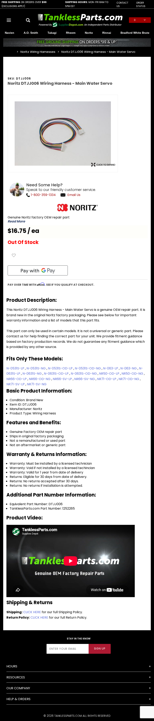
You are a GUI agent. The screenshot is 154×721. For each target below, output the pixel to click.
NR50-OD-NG (133, 373)
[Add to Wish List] (14, 255)
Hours (11, 666)
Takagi (52, 32)
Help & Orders (18, 699)
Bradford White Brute (135, 32)
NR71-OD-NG (129, 379)
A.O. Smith (31, 32)
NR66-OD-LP (16, 379)
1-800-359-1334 (43, 195)
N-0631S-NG (32, 373)
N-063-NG (129, 368)
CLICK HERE (32, 612)
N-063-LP (111, 368)
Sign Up (99, 649)
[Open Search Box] (28, 20)
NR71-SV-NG (37, 384)
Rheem (70, 32)
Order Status (140, 4)
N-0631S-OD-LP (56, 373)
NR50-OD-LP (109, 373)
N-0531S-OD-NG (88, 368)
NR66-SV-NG (85, 379)
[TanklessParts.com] (80, 19)
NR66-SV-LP (63, 379)
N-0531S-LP (15, 368)
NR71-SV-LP (15, 384)
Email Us (73, 195)
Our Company (18, 688)
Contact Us (122, 4)
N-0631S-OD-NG (84, 373)
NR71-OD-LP (107, 379)
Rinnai (106, 32)
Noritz (89, 32)
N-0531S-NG (36, 368)
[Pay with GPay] (38, 270)
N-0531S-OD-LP (60, 368)
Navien (9, 32)
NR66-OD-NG (40, 379)
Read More (16, 221)
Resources (15, 677)
